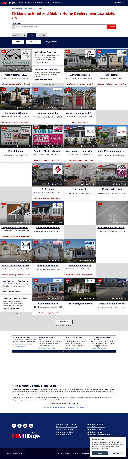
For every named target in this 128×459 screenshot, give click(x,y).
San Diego (47, 407)
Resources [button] (49, 2)
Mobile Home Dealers (25, 8)
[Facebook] (19, 426)
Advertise (58, 2)
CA (34, 8)
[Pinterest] (31, 426)
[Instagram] (14, 426)
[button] (13, 26)
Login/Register (119, 2)
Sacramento (80, 407)
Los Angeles (71, 407)
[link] (16, 75)
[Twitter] (25, 426)
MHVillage (15, 8)
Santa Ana (55, 407)
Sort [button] (34, 42)
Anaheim (63, 407)
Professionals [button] (37, 2)
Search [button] (112, 27)
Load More (64, 322)
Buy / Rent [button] (21, 2)
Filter (18, 42)
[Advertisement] (112, 98)
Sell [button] (28, 2)
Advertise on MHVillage (48, 84)
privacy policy (96, 448)
